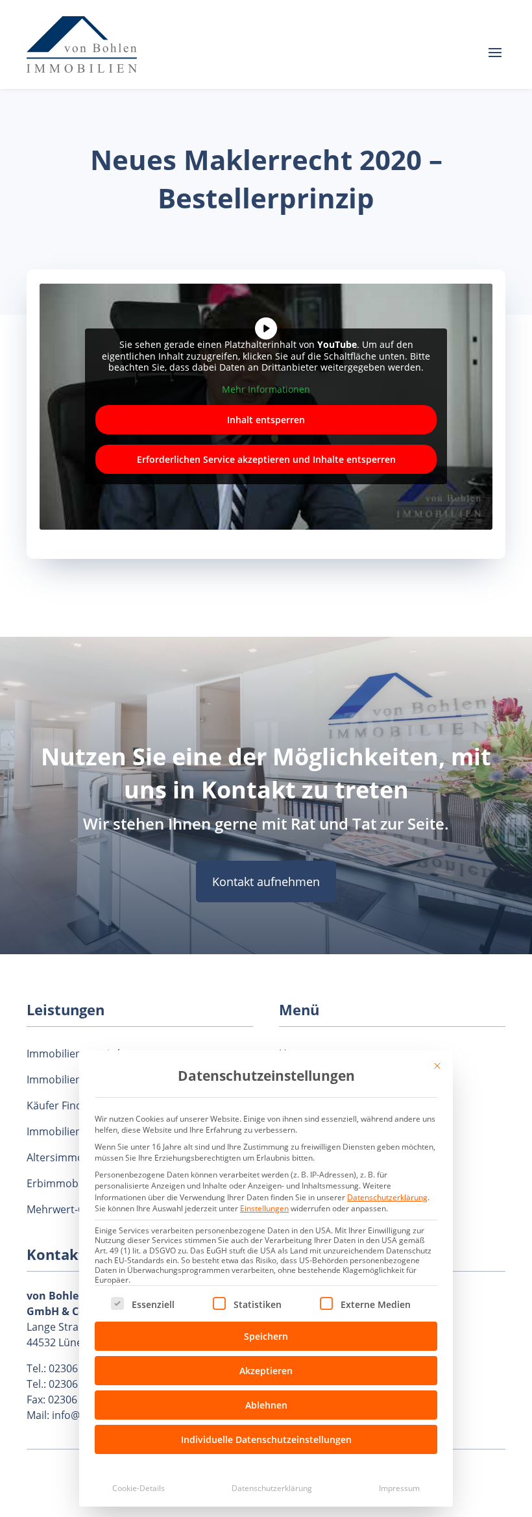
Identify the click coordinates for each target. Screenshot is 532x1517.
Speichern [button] (266, 1336)
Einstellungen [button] (264, 1208)
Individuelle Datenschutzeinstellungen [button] (266, 1439)
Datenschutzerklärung (387, 1197)
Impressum (399, 1488)
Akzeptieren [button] (266, 1370)
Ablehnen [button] (266, 1405)
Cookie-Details (138, 1488)
